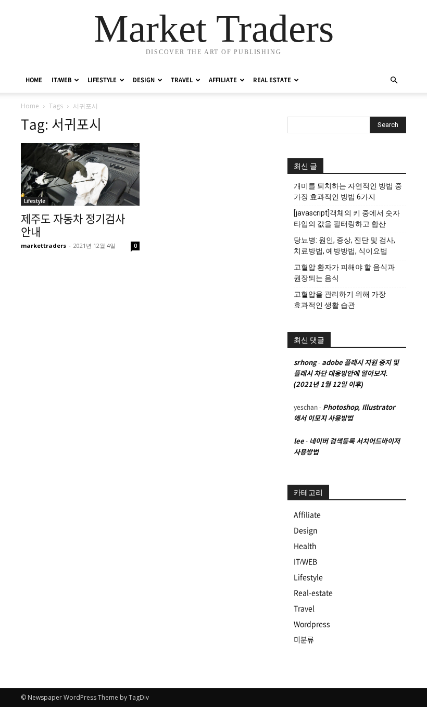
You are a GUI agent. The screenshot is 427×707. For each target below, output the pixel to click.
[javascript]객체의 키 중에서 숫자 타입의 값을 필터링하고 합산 (347, 218)
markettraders (43, 245)
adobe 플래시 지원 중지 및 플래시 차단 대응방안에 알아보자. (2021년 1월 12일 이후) (346, 373)
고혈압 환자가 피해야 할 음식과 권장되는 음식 (344, 272)
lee (299, 441)
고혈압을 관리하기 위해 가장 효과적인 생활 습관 (340, 299)
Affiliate (307, 515)
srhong (305, 362)
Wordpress (312, 624)
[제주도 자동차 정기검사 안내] (80, 174)
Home (30, 106)
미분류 (304, 639)
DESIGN (144, 80)
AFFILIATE (223, 80)
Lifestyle (34, 201)
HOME (34, 80)
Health (305, 546)
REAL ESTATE (272, 80)
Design (306, 530)
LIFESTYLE (102, 80)
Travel (304, 608)
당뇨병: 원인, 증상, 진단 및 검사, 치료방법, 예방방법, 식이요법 (344, 245)
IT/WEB (61, 80)
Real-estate (313, 593)
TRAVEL (182, 80)
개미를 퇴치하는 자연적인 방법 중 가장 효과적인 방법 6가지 (348, 191)
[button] (393, 80)
